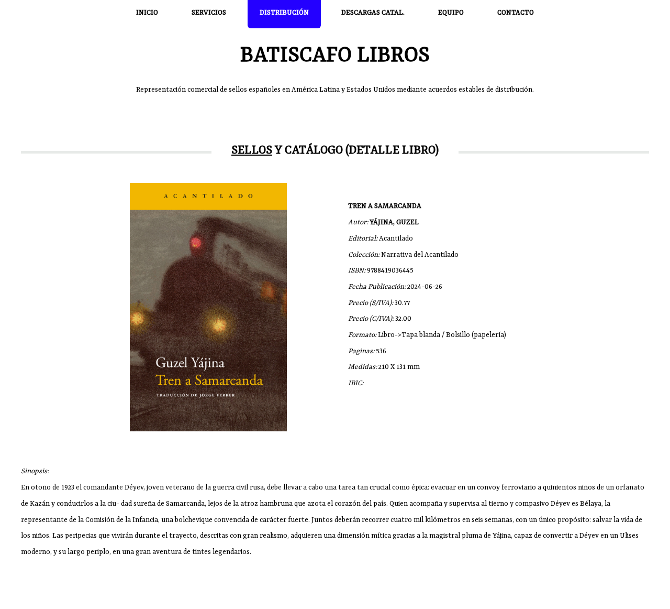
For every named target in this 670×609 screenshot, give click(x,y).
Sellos (251, 150)
